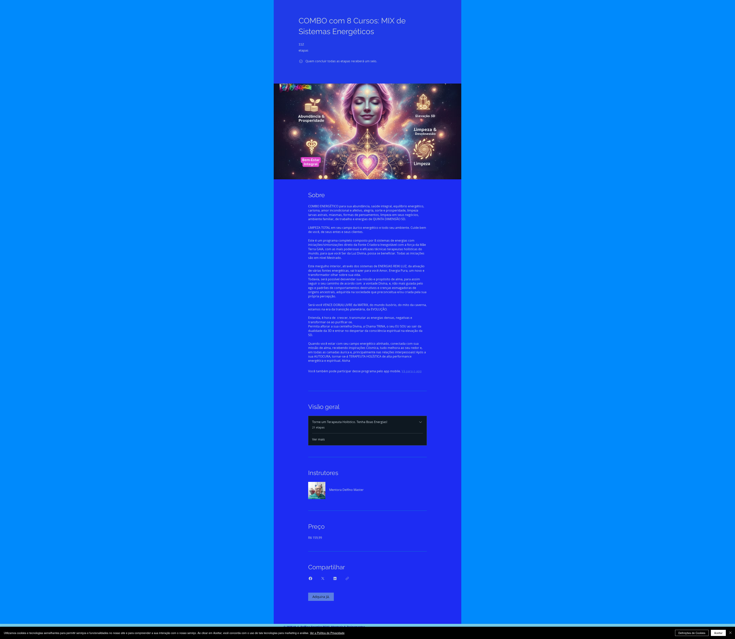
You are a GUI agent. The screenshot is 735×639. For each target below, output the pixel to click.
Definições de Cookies (691, 633)
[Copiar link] (347, 578)
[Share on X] (322, 578)
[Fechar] (730, 633)
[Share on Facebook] (310, 578)
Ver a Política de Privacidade (327, 633)
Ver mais (318, 439)
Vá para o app (412, 371)
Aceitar (718, 633)
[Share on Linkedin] (335, 578)
